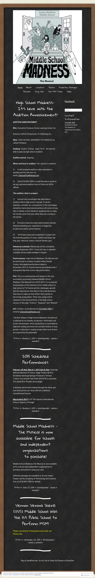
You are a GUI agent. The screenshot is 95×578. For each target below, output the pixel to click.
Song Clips (39, 91)
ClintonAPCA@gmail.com (28, 175)
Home (20, 87)
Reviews (27, 91)
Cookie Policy (37, 574)
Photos (52, 87)
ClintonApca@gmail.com (30, 312)
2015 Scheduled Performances (35, 359)
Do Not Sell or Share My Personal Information (56, 560)
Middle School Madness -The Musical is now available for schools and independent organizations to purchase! (35, 441)
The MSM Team (55, 91)
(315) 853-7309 (45, 309)
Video (69, 91)
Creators (40, 87)
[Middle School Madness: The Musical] (47, 47)
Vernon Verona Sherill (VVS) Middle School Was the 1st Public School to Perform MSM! (35, 514)
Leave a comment (35, 542)
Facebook (70, 101)
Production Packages (68, 87)
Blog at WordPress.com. (29, 560)
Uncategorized (43, 338)
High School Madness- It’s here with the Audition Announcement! (35, 108)
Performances (48, 539)
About (29, 87)
